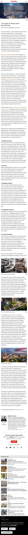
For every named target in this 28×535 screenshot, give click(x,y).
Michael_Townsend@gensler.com (15, 429)
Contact (3, 517)
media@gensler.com (19, 409)
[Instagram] (14, 448)
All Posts (4, 424)
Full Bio (4, 422)
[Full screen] (26, 20)
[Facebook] (21, 448)
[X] (18, 448)
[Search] (26, 1)
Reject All (12, 528)
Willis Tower (14, 315)
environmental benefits (11, 79)
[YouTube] (10, 448)
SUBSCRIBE (14, 441)
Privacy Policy (14, 525)
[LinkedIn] (7, 448)
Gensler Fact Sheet (5, 519)
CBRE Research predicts (6, 54)
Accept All (4, 528)
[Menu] (1, 1)
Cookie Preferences (7, 532)
